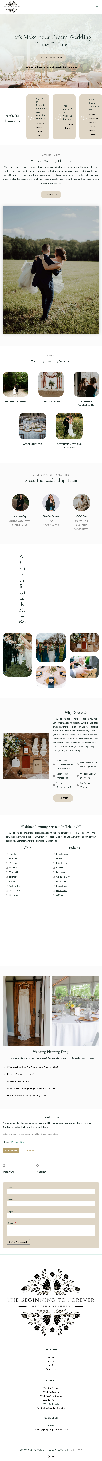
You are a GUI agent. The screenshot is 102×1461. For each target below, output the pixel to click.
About (51, 1361)
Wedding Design (51, 1392)
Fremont (13, 876)
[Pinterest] (53, 1456)
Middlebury (61, 863)
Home (51, 1357)
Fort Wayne (61, 872)
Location (51, 1365)
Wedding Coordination (51, 1396)
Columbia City (63, 876)
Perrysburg (14, 863)
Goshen (60, 858)
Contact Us (51, 1369)
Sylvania (13, 867)
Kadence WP (76, 1450)
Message (11, 1223)
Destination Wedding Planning (51, 1408)
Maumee (13, 858)
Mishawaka (61, 890)
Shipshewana (62, 854)
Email (10, 1199)
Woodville (14, 872)
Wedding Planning (51, 1388)
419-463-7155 (17, 1142)
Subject (10, 1211)
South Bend (61, 886)
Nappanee (61, 881)
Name (10, 1187)
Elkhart (59, 867)
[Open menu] (96, 7)
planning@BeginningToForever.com (51, 1429)
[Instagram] (48, 1456)
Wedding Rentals (51, 1400)
